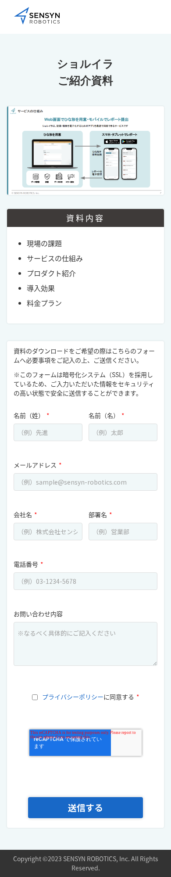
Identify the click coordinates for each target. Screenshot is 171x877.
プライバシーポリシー (72, 696)
